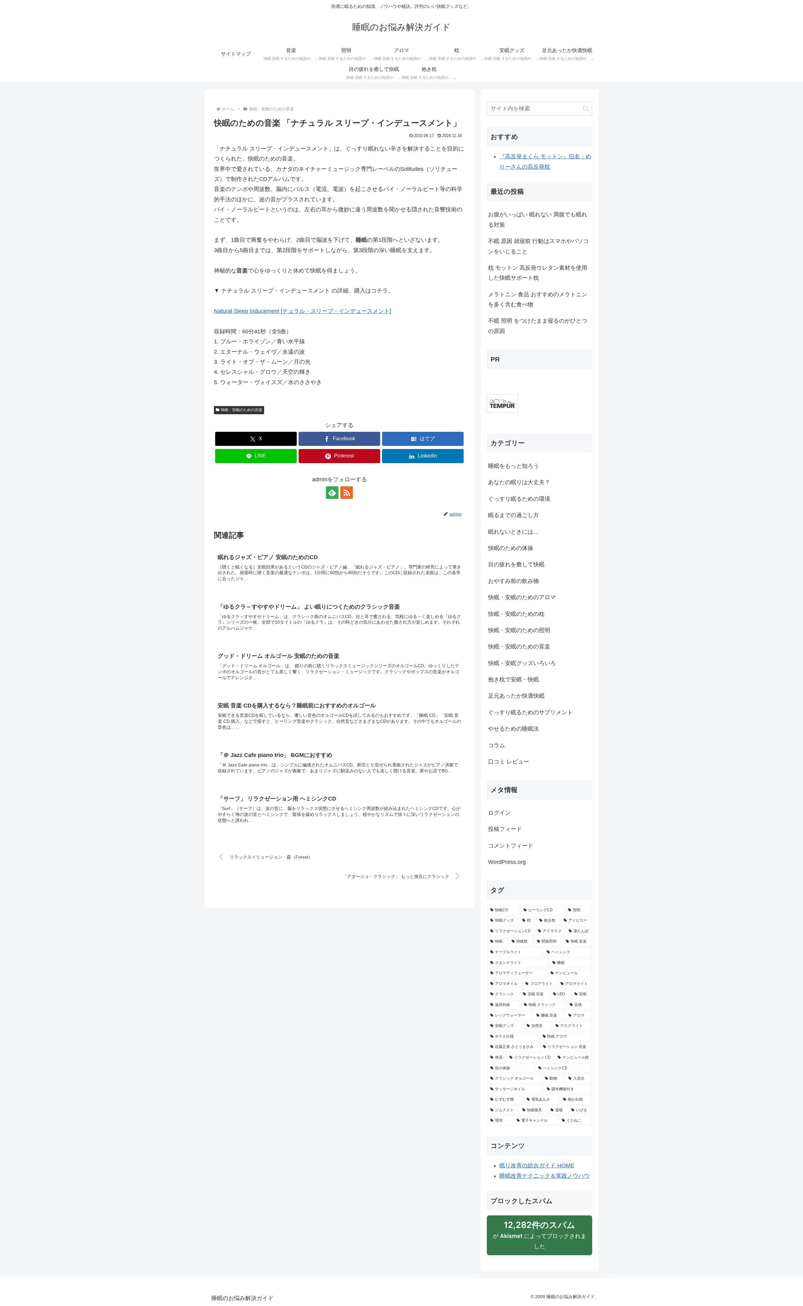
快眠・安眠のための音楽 (241, 410)
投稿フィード (505, 829)
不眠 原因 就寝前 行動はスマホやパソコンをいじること (538, 246)
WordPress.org (507, 862)
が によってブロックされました (539, 1237)
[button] (585, 108)
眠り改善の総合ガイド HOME (536, 1165)
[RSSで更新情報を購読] (346, 492)
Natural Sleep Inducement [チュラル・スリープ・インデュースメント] (302, 311)
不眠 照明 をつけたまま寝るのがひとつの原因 (537, 326)
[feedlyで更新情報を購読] (332, 492)
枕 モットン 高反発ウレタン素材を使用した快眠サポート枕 (537, 273)
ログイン (499, 813)
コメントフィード (510, 846)
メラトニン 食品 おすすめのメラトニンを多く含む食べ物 (537, 299)
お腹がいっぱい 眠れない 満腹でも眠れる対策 (537, 219)
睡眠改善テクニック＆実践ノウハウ (544, 1176)
